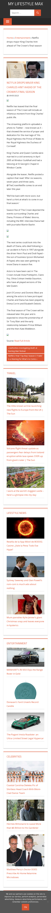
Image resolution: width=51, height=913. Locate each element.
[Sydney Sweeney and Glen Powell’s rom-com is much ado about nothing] (25, 576)
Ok (25, 907)
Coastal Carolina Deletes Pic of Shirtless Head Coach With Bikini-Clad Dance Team (24, 789)
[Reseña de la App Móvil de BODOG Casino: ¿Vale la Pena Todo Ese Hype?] (25, 537)
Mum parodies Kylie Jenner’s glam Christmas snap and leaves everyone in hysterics (25, 621)
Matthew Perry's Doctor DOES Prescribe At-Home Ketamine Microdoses (22, 873)
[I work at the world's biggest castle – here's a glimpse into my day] (25, 486)
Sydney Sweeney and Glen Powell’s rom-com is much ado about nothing (24, 584)
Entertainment (22, 37)
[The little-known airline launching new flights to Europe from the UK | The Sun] (25, 401)
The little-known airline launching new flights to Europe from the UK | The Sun (25, 409)
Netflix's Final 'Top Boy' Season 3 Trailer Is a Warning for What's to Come (25, 357)
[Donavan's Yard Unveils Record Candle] (25, 698)
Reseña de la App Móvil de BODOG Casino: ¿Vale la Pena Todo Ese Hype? (24, 545)
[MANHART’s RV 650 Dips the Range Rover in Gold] (25, 665)
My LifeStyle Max (25, 4)
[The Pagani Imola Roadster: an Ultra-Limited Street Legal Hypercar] (25, 730)
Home (10, 37)
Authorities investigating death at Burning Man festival (22, 349)
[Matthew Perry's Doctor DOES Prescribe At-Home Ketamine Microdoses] (25, 865)
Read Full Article (22, 340)
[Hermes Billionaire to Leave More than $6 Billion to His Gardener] (25, 819)
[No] (47, 901)
